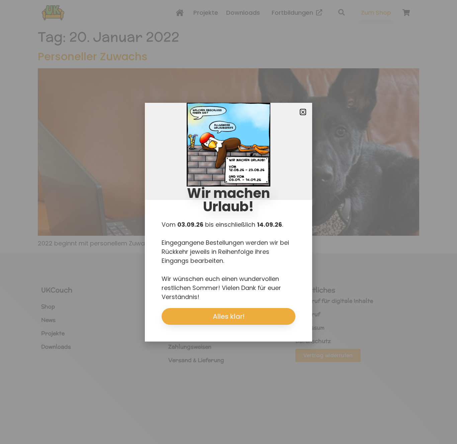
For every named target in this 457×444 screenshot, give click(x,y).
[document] (228, 222)
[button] (302, 112)
